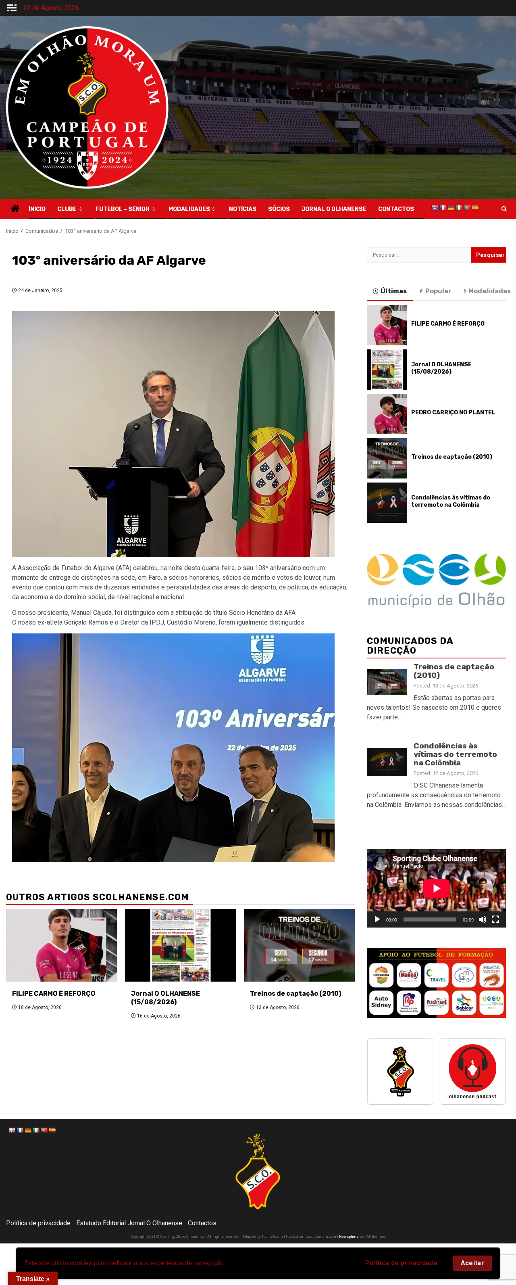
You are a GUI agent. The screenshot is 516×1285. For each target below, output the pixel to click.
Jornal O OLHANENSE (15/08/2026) (165, 998)
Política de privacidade (401, 1263)
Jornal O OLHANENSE (334, 209)
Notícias (242, 209)
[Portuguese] (466, 208)
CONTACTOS (396, 209)
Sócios (279, 209)
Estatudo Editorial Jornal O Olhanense (129, 1223)
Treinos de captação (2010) (295, 993)
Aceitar (472, 1263)
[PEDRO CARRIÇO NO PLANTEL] (387, 414)
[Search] (504, 209)
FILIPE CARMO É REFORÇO (54, 993)
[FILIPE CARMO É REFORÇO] (61, 945)
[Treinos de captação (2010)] (299, 945)
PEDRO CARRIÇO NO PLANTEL (453, 412)
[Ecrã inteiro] (495, 919)
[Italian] (458, 208)
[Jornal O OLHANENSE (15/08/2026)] (180, 945)
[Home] (15, 209)
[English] (434, 208)
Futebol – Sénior (123, 209)
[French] (442, 208)
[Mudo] (483, 919)
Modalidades (189, 209)
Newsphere (349, 1237)
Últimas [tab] (394, 291)
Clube (67, 209)
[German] (450, 208)
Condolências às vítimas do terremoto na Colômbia (450, 501)
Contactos (202, 1223)
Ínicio (37, 209)
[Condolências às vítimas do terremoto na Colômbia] (387, 503)
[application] (436, 888)
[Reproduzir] (377, 919)
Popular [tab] (438, 291)
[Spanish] (475, 208)
